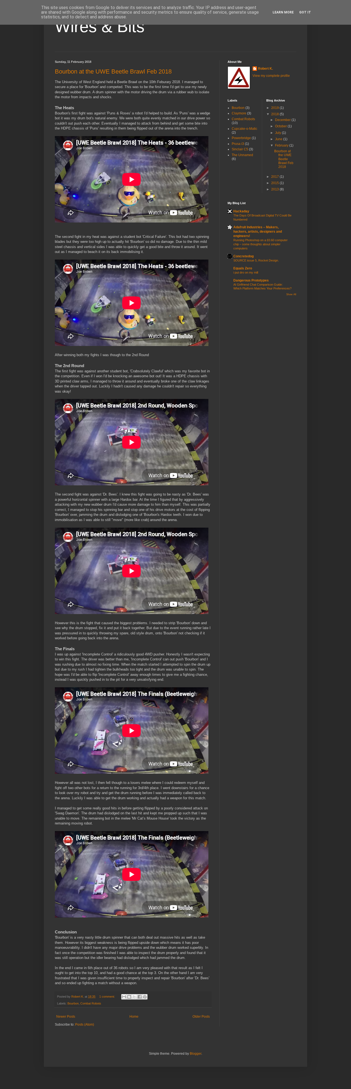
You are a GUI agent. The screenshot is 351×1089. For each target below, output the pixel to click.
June (279, 139)
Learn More (283, 12)
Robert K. (265, 69)
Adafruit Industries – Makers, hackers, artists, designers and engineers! (257, 231)
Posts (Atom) (84, 1024)
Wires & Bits (100, 26)
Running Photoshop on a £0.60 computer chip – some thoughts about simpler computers (260, 244)
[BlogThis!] (129, 997)
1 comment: (107, 996)
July (278, 133)
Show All (291, 294)
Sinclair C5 (240, 149)
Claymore (239, 113)
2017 (275, 177)
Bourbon (73, 1003)
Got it (305, 12)
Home (133, 1016)
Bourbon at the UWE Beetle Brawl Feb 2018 (113, 71)
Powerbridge (241, 138)
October (281, 126)
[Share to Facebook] (139, 997)
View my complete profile (271, 76)
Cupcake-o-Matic (244, 129)
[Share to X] (134, 997)
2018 (275, 114)
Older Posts (201, 1016)
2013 (275, 189)
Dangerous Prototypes (251, 280)
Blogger (195, 1054)
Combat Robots (90, 1003)
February (282, 145)
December (283, 120)
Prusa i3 (238, 144)
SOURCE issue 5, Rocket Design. (256, 260)
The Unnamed (242, 155)
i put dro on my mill (245, 272)
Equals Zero (242, 268)
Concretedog (243, 256)
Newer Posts (65, 1016)
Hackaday (241, 211)
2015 (275, 183)
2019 (275, 108)
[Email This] (124, 997)
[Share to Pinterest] (145, 997)
